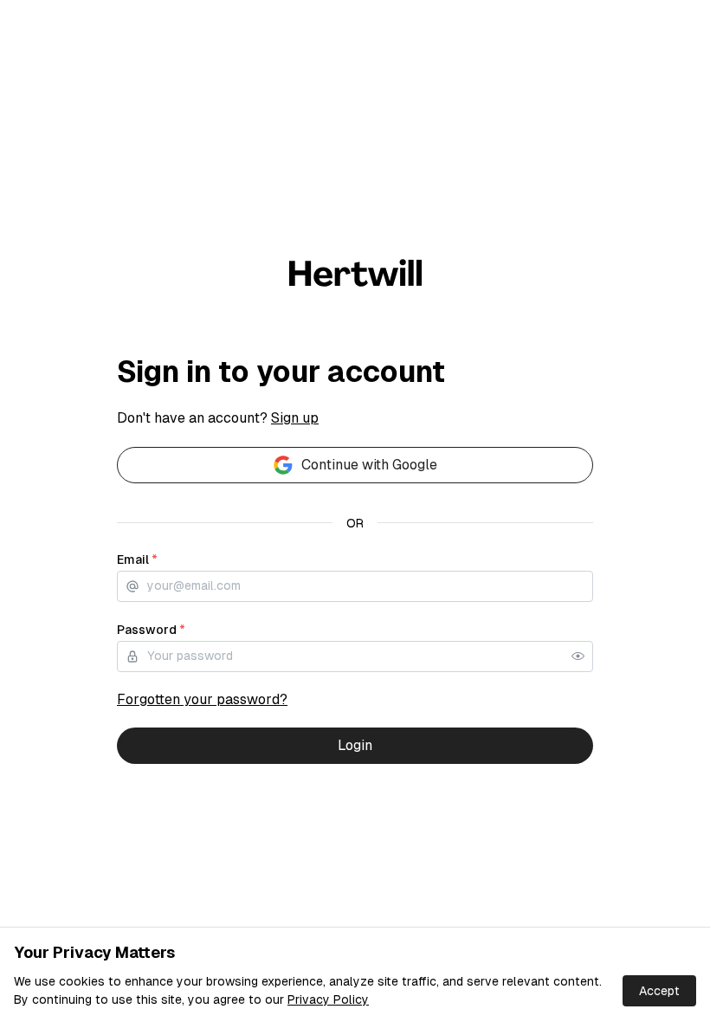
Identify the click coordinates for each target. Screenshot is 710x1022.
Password (151, 630)
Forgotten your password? (202, 699)
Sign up (295, 418)
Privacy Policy (328, 999)
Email (137, 559)
